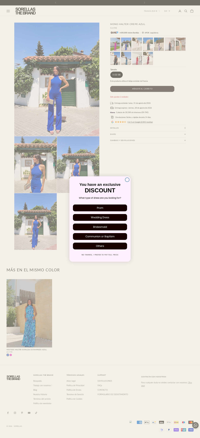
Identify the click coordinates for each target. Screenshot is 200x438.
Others (100, 246)
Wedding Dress (100, 217)
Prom (100, 208)
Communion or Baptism (100, 236)
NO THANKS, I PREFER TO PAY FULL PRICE (100, 255)
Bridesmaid (100, 227)
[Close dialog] (127, 180)
